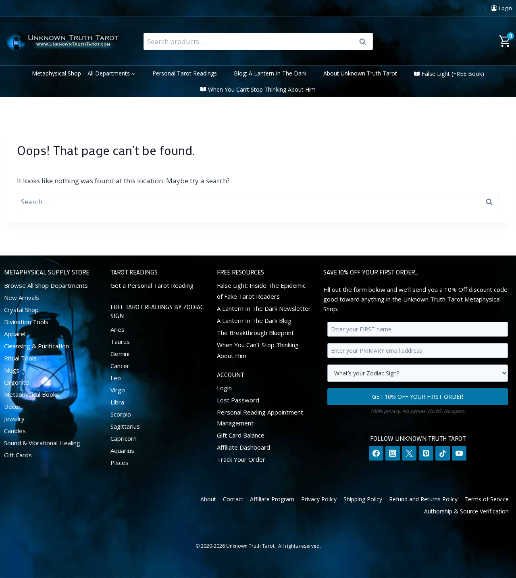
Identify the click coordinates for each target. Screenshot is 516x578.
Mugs (11, 370)
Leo (115, 378)
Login (224, 388)
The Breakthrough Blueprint (255, 333)
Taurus (120, 341)
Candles (15, 431)
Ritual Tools (20, 358)
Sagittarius (125, 426)
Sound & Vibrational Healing (42, 443)
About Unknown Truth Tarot (360, 73)
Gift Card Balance (240, 435)
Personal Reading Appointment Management (260, 417)
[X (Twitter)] (409, 453)
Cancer (119, 366)
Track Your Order (241, 459)
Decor (12, 406)
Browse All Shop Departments (46, 285)
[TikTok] (442, 453)
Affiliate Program (272, 499)
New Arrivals (21, 297)
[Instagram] (392, 453)
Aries (117, 329)
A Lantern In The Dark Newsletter (264, 308)
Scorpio (120, 414)
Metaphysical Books (31, 394)
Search (365, 41)
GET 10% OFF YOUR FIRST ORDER (417, 396)
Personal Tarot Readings (184, 73)
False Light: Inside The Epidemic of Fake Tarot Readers (261, 290)
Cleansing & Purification (36, 346)
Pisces (119, 463)
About (208, 499)
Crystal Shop (21, 310)
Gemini (119, 354)
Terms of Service (486, 499)
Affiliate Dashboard (243, 447)
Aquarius (122, 450)
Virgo (117, 390)
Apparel (14, 334)
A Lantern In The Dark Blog (254, 320)
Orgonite (16, 382)
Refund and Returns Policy (423, 499)
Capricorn (123, 438)
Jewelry (14, 419)
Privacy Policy (319, 499)
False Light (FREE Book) (453, 73)
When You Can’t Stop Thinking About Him (262, 89)
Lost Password (238, 400)
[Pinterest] (426, 453)
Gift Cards (18, 455)
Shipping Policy (362, 499)
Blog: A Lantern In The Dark (270, 73)
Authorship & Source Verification (466, 511)
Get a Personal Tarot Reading (152, 285)
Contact (233, 499)
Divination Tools (26, 322)
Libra (117, 402)
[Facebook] (376, 453)
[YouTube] (459, 453)
